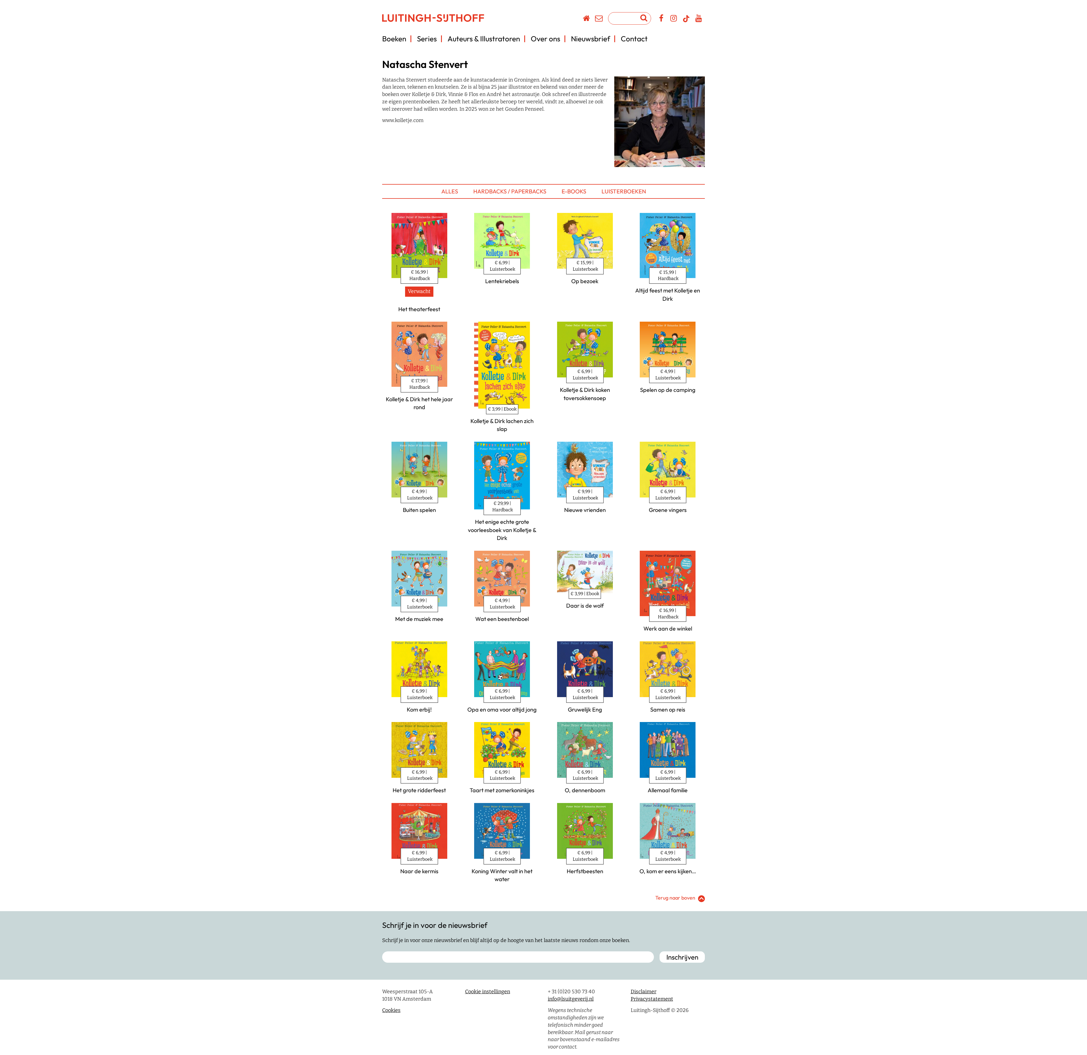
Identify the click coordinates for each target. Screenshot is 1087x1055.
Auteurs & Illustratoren (484, 38)
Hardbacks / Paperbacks (509, 191)
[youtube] (699, 19)
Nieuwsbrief (590, 38)
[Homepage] (587, 19)
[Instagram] (674, 19)
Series (427, 38)
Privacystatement (652, 999)
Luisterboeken (624, 191)
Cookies (391, 1010)
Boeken (394, 38)
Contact (634, 38)
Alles (449, 191)
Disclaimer (643, 991)
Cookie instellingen (487, 991)
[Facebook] (661, 19)
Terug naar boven (675, 897)
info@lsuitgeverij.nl (571, 999)
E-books (574, 191)
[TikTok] (686, 21)
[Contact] (599, 19)
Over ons (545, 38)
